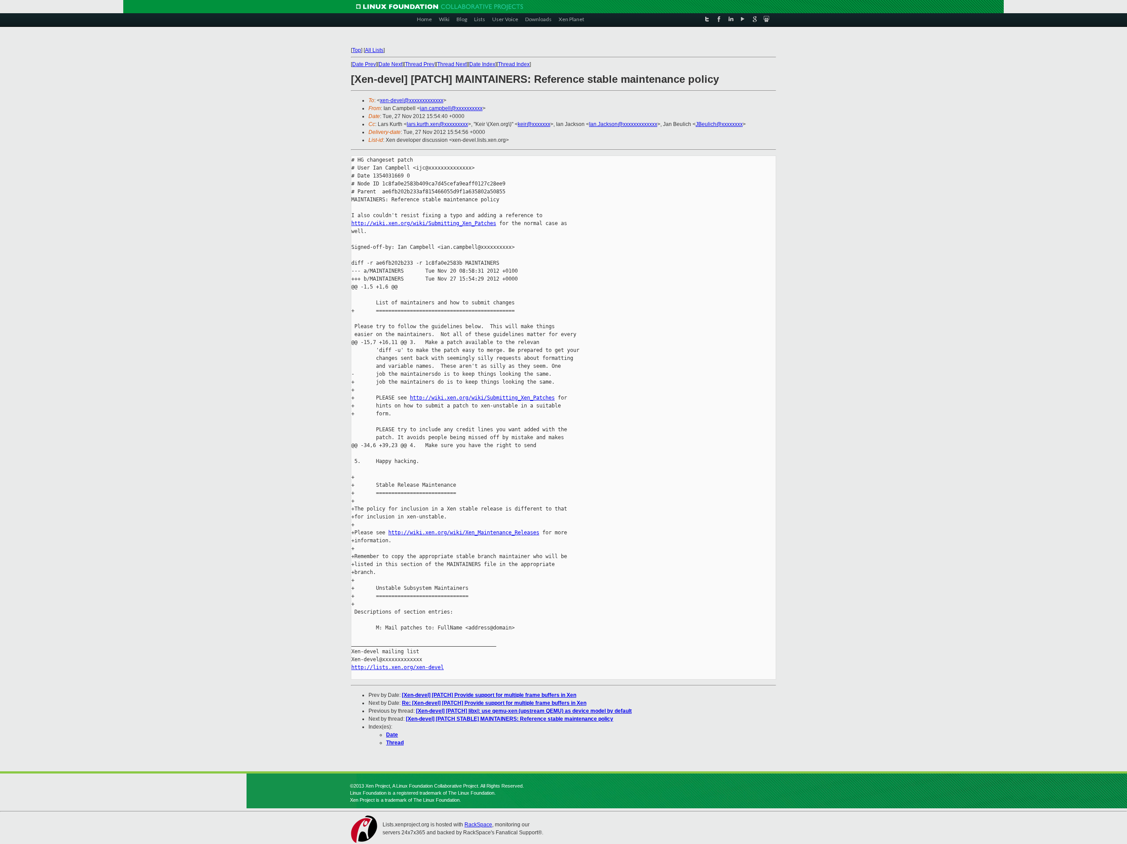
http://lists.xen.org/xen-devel (397, 667)
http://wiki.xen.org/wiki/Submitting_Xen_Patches (423, 223)
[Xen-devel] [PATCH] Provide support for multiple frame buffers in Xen (489, 695)
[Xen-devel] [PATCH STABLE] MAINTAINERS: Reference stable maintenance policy (509, 719)
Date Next (390, 64)
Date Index (482, 64)
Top (356, 50)
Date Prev (364, 64)
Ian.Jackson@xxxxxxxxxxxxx (623, 124)
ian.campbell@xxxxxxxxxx (451, 108)
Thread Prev (420, 64)
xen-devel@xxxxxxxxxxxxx (411, 100)
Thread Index (514, 64)
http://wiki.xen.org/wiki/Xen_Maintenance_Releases (463, 532)
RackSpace (478, 825)
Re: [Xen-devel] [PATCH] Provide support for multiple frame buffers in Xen (494, 703)
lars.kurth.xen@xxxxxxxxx (437, 124)
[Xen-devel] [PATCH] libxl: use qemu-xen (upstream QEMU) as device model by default (524, 711)
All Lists (374, 50)
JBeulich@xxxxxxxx (719, 124)
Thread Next (452, 64)
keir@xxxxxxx (534, 124)
